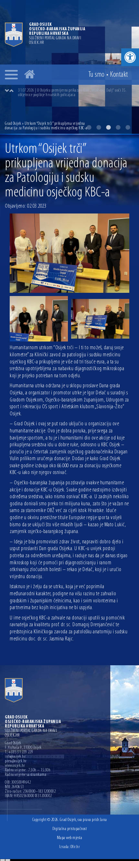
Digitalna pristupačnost (69, 828)
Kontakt (119, 75)
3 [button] (108, 127)
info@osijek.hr (15, 757)
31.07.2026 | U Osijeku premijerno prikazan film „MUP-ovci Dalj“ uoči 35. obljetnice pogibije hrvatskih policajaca (72, 92)
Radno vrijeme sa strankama (25, 775)
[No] (7, 860)
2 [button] (98, 127)
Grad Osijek (13, 123)
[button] (130, 57)
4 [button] (118, 127)
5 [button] (127, 127)
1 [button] (89, 127)
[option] (76, 93)
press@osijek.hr (16, 761)
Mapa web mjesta (69, 838)
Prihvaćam (2, 860)
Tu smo (96, 75)
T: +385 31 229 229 (19, 752)
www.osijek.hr (15, 766)
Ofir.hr (75, 847)
